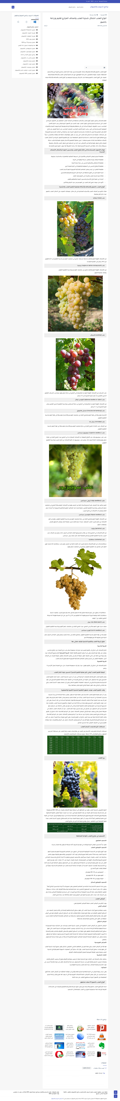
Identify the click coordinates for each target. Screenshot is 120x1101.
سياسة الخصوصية (103, 1)
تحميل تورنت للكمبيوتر (29, 64)
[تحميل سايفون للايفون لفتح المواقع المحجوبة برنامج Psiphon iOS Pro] (101, 1028)
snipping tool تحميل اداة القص (26, 45)
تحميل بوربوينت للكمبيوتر (28, 67)
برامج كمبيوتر (72, 7)
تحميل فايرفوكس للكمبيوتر (27, 48)
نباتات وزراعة (93, 15)
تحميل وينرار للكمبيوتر (29, 61)
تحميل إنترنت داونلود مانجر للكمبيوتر (25, 70)
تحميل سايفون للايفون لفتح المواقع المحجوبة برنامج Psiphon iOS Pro (91, 1027)
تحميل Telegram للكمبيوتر (28, 30)
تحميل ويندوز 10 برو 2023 (28, 42)
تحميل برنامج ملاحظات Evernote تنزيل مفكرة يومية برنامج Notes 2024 (91, 1045)
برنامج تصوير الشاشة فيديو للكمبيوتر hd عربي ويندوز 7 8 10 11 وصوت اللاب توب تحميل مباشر (69, 1054)
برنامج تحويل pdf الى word (28, 55)
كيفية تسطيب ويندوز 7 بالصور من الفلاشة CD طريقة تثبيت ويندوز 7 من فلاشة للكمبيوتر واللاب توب (49, 1045)
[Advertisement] (75, 46)
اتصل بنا (88, 1)
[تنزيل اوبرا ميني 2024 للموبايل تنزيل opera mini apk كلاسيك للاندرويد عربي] (59, 1054)
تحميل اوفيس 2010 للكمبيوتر (27, 73)
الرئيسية (103, 15)
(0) (45, 26)
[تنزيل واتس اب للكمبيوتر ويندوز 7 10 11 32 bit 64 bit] (59, 1028)
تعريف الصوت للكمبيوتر (28, 33)
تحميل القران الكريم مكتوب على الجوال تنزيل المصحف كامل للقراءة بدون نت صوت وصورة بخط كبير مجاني (49, 1036)
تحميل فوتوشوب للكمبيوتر (27, 51)
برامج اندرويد (80, 7)
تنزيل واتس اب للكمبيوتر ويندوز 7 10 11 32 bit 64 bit (48, 1027)
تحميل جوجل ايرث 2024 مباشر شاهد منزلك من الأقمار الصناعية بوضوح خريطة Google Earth (69, 1036)
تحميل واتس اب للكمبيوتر (28, 58)
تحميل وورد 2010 (30, 39)
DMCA (92, 1)
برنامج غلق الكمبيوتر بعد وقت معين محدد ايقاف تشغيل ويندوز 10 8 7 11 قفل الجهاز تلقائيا (70, 1027)
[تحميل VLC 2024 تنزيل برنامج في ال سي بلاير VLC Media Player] (101, 1037)
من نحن (96, 1)
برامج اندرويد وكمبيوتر (99, 7)
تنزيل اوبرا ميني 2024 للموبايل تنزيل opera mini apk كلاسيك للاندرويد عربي (48, 1054)
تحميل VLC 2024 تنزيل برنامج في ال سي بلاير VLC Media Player (91, 1036)
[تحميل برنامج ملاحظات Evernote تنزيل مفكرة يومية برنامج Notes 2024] (101, 1045)
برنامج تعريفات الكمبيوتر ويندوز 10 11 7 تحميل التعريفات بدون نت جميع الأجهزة (91, 1054)
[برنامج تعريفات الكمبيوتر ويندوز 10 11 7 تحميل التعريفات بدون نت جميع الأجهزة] (101, 1054)
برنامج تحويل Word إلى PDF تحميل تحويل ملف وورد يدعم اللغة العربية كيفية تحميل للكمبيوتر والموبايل (70, 1045)
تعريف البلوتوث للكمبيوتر (28, 36)
